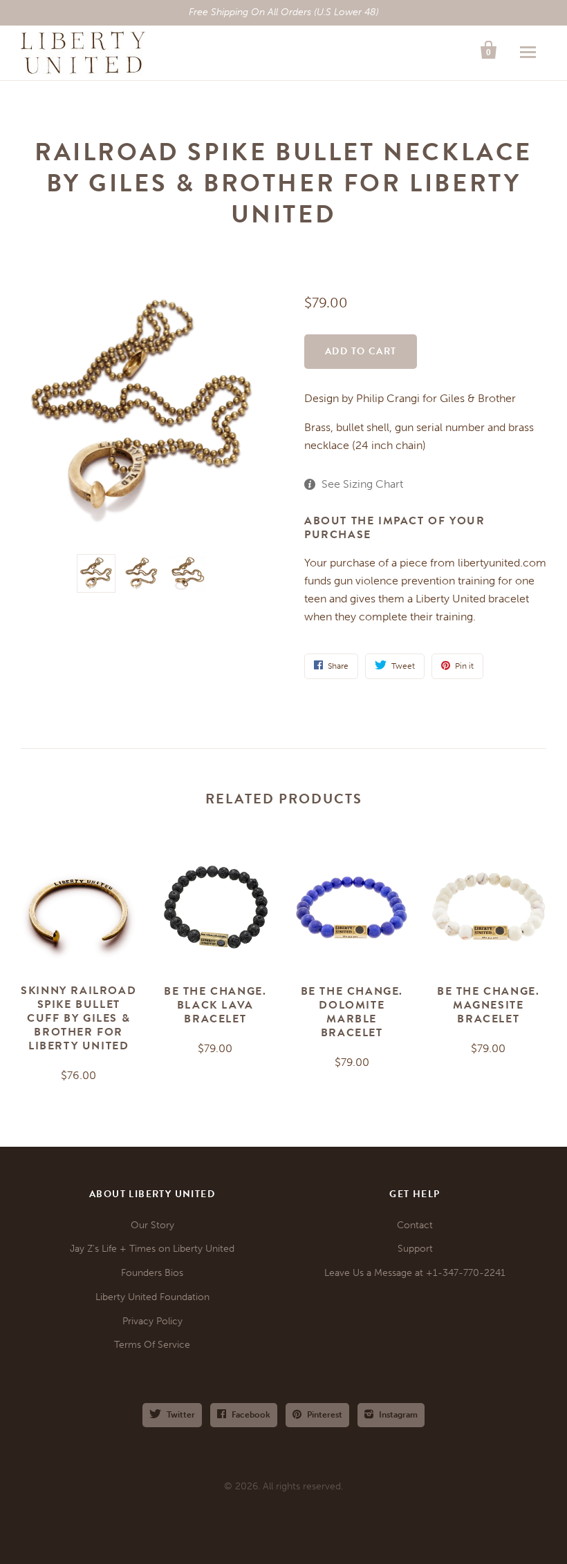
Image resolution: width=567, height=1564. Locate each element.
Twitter (181, 1415)
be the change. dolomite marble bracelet (352, 1012)
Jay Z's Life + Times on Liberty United (152, 1249)
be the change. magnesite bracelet (488, 1005)
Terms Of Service (152, 1345)
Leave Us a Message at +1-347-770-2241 (414, 1273)
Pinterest (324, 1415)
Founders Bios (152, 1273)
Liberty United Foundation (152, 1297)
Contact (415, 1225)
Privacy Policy (152, 1321)
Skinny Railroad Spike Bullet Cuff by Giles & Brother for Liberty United (78, 1018)
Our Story (152, 1225)
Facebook (251, 1415)
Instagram (398, 1415)
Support (415, 1249)
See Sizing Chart (362, 483)
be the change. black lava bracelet (215, 1005)
